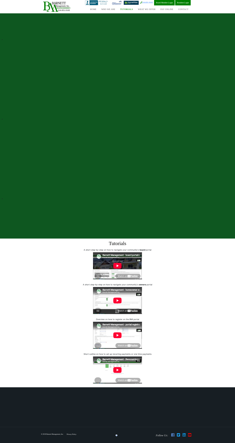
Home (93, 9)
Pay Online (166, 9)
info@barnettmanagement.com (164, 405)
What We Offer (147, 9)
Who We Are (108, 9)
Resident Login (183, 3)
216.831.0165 (147, 2)
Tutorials (126, 9)
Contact (183, 9)
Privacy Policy (71, 434)
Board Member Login (164, 3)
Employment (128, 413)
